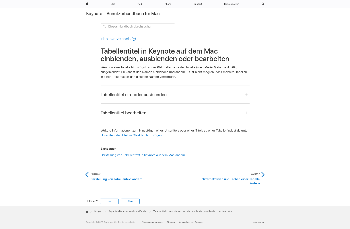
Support (98, 211)
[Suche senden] (104, 26)
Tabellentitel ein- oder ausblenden (134, 94)
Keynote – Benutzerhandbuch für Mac (123, 13)
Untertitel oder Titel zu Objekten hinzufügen (131, 135)
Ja (109, 201)
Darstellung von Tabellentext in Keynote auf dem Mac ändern (143, 155)
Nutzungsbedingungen (152, 222)
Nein (130, 201)
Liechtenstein (258, 222)
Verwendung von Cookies (191, 222)
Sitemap (171, 222)
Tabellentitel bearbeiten (124, 113)
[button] (263, 4)
